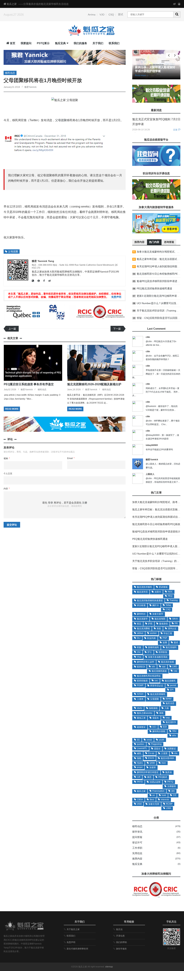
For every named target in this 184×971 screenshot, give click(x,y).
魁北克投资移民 (157, 694)
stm (173, 791)
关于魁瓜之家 (73, 929)
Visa (139, 657)
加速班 (152, 767)
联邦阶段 (163, 652)
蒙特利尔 (141, 614)
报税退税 (153, 708)
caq (175, 671)
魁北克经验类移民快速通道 (150, 600)
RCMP (169, 804)
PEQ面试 (162, 777)
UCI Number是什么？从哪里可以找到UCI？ (156, 553)
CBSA (140, 799)
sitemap (109, 966)
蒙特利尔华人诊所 (145, 662)
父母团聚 (61, 120)
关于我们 (98, 43)
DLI (138, 638)
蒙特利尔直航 (158, 731)
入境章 (164, 753)
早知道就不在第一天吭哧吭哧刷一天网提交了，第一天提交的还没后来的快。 (156, 374)
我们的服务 (80, 43)
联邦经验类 (142, 680)
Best (152, 799)
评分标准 (141, 605)
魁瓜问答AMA (167, 758)
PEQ (170, 596)
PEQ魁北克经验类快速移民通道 (154, 288)
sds (153, 666)
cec (156, 680)
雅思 (149, 777)
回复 (175, 130)
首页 (12, 43)
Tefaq (168, 605)
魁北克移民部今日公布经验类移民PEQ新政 (156, 524)
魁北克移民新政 (159, 671)
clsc (139, 652)
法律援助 (171, 786)
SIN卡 (175, 619)
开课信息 (120, 936)
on (153, 795)
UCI (154, 727)
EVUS (151, 758)
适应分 (157, 748)
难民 (139, 753)
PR (176, 623)
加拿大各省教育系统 (157, 657)
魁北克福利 (171, 647)
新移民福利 (153, 647)
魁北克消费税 (143, 628)
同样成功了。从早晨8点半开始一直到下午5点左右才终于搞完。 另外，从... (156, 392)
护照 (150, 623)
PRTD (140, 782)
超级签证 (141, 727)
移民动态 (10, 72)
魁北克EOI (171, 722)
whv (174, 735)
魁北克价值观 (167, 662)
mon (164, 763)
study (139, 708)
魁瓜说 (168, 772)
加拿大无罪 (153, 804)
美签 (159, 628)
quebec (140, 744)
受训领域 (163, 587)
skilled (140, 633)
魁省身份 (163, 623)
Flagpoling (156, 744)
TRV (174, 731)
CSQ (111, 14)
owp (168, 717)
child (139, 804)
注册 (84, 502)
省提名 (155, 718)
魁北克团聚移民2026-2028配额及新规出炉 (94, 384)
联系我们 (114, 43)
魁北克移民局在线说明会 (149, 676)
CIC (175, 795)
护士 (150, 652)
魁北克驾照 (160, 619)
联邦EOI (141, 666)
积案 (139, 647)
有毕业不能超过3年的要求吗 (159, 449)
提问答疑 (137, 837)
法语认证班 (155, 782)
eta (175, 753)
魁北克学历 (142, 592)
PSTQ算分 (43, 43)
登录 (50, 502)
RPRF (169, 699)
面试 (120, 14)
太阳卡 (158, 592)
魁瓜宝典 (60, 43)
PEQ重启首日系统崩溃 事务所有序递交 (29, 384)
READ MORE (12, 409)
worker (153, 633)
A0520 (140, 694)
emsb (149, 740)
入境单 (140, 699)
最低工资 (141, 718)
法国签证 (171, 748)
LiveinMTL (142, 748)
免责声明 (116, 296)
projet (139, 767)
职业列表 (151, 638)
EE (138, 740)
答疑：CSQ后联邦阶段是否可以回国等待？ (156, 568)
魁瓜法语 (170, 703)
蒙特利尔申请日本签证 (147, 772)
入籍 (166, 708)
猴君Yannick (30, 87)
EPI (171, 689)
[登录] (179, 4)
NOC (170, 591)
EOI (165, 727)
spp (163, 666)
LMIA (168, 808)
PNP (165, 638)
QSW (152, 763)
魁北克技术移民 (144, 587)
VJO (102, 14)
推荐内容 (137, 858)
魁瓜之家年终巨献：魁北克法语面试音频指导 (157, 509)
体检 (161, 713)
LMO (174, 666)
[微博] (174, 4)
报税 (139, 758)
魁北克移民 (170, 680)
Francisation (158, 791)
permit (173, 685)
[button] (175, 55)
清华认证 (172, 628)
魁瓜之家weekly (144, 713)
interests (165, 799)
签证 (139, 623)
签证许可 (137, 842)
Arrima (91, 14)
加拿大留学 (157, 614)
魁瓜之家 (12, 4)
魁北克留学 (142, 619)
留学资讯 (137, 831)
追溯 (165, 642)
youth (161, 740)
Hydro (140, 763)
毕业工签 (168, 633)
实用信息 (137, 853)
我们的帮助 (121, 942)
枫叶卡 (155, 605)
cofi (138, 777)
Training (174, 600)
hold (164, 795)
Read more (142, 75)
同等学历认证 (156, 685)
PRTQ (170, 782)
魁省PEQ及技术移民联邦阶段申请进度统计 (156, 531)
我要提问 (26, 43)
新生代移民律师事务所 (77, 948)
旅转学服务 (121, 948)
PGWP (140, 685)
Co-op (151, 753)
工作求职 (137, 847)
